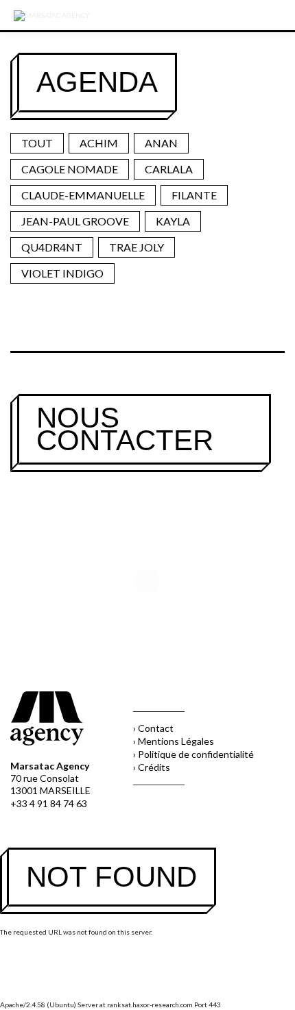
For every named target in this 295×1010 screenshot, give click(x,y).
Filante (194, 194)
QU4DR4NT (51, 247)
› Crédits (151, 767)
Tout (37, 142)
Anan (161, 142)
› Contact (153, 728)
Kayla (173, 220)
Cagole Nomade (69, 168)
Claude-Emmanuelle (83, 194)
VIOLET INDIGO (62, 273)
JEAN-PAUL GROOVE (75, 220)
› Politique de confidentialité (193, 754)
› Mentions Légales (173, 741)
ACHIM (99, 142)
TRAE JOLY (136, 247)
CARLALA (169, 168)
